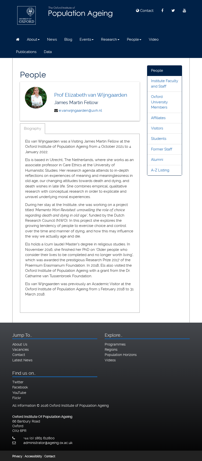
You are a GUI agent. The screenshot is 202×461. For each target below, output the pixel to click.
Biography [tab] (32, 128)
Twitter (17, 382)
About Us (19, 344)
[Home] (17, 39)
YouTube (19, 393)
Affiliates (158, 118)
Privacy (17, 456)
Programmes (115, 344)
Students (158, 138)
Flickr (16, 398)
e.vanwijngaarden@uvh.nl (80, 110)
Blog (68, 39)
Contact (146, 10)
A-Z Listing (160, 170)
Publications (26, 52)
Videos (110, 360)
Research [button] (109, 39)
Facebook (20, 387)
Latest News (22, 360)
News (52, 39)
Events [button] (85, 39)
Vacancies (20, 349)
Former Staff (161, 149)
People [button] (133, 39)
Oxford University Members (159, 102)
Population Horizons (121, 355)
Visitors (157, 128)
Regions (111, 349)
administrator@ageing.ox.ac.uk (47, 443)
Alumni (157, 159)
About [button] (32, 39)
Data (48, 52)
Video (154, 39)
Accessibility (33, 456)
